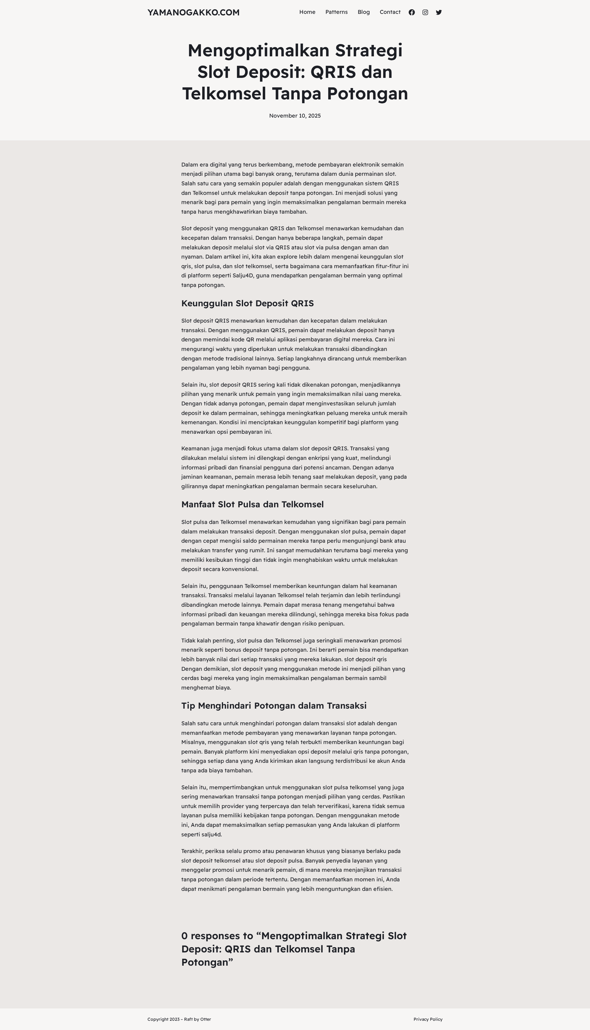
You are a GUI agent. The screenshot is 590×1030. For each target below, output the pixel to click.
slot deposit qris (365, 659)
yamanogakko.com (194, 12)
